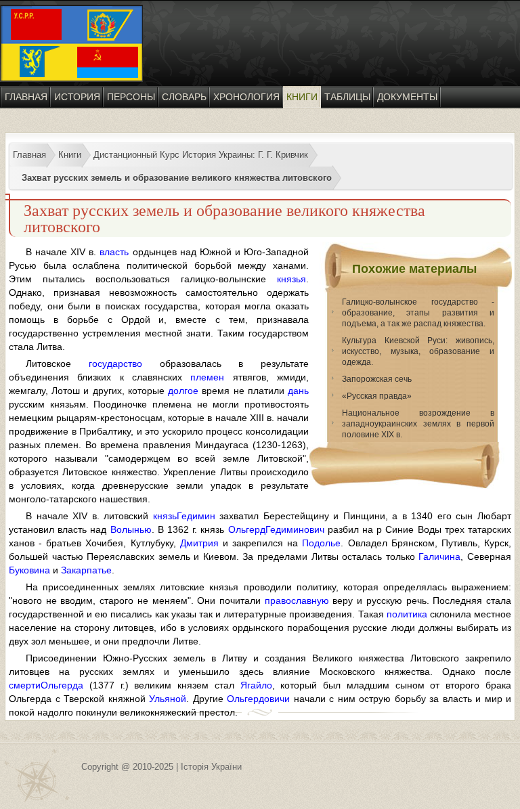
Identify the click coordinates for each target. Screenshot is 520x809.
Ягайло (256, 685)
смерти (25, 685)
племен (207, 377)
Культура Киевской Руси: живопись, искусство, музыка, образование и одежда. (418, 351)
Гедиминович (294, 529)
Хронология (246, 96)
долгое (183, 390)
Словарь (184, 96)
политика (407, 614)
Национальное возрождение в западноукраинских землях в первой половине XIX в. (418, 423)
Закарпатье (86, 570)
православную (297, 600)
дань (298, 390)
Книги (302, 96)
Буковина (29, 570)
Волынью (131, 529)
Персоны (131, 96)
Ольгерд (246, 529)
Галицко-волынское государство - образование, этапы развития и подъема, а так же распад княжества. (418, 312)
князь (165, 515)
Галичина (439, 556)
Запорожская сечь (377, 379)
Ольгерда (62, 685)
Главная (26, 96)
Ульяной (167, 698)
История (77, 96)
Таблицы (347, 96)
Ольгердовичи (258, 698)
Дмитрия (199, 543)
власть (114, 251)
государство (115, 363)
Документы (407, 96)
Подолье (321, 543)
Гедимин (196, 515)
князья (291, 279)
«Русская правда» (377, 396)
